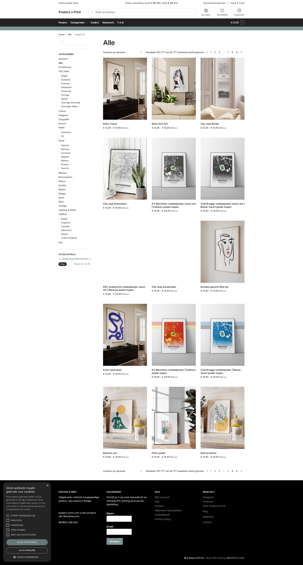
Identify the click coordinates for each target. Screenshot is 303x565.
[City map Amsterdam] (174, 252)
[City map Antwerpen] (125, 169)
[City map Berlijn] (222, 89)
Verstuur (115, 541)
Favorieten (222, 14)
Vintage (63, 205)
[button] (237, 23)
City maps (64, 71)
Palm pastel (158, 453)
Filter (62, 264)
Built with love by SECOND (225, 557)
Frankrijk (65, 83)
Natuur (62, 181)
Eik (62, 136)
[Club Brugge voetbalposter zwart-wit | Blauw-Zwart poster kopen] (222, 169)
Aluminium (66, 132)
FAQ (157, 501)
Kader (62, 127)
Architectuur (65, 67)
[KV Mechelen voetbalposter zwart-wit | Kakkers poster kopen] (174, 169)
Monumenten (65, 177)
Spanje (64, 98)
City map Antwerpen (115, 203)
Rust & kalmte (208, 453)
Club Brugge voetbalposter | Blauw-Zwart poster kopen (221, 371)
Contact (159, 505)
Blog (205, 511)
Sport (61, 197)
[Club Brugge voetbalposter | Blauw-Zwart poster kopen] (222, 335)
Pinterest (208, 501)
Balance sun (110, 453)
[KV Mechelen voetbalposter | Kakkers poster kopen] (174, 335)
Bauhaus (65, 149)
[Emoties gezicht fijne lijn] (222, 252)
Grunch (62, 123)
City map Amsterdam (164, 286)
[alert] (27, 522)
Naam (111, 513)
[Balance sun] (125, 418)
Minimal (62, 173)
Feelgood (63, 115)
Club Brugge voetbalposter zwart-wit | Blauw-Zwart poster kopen (222, 205)
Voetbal (62, 214)
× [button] (47, 485)
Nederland (66, 87)
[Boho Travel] (125, 89)
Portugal (65, 95)
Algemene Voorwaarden (168, 510)
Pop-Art (65, 168)
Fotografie (64, 119)
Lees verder (24, 509)
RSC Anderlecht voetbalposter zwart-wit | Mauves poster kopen (124, 288)
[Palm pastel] (174, 418)
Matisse (65, 160)
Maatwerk (208, 516)
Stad (61, 201)
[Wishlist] (142, 62)
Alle (70, 34)
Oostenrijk (66, 91)
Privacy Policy (163, 519)
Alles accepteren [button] (27, 542)
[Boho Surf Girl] (174, 89)
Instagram (208, 497)
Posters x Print (70, 12)
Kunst (61, 140)
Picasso (65, 164)
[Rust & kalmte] (222, 418)
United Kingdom (69, 238)
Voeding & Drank (67, 210)
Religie (62, 193)
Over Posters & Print (214, 505)
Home (62, 34)
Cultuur (62, 111)
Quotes (62, 185)
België (64, 76)
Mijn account (162, 497)
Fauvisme (65, 153)
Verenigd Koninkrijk (70, 102)
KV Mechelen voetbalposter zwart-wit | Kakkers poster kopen (174, 205)
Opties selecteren (125, 134)
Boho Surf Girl (160, 123)
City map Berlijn (210, 123)
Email (111, 526)
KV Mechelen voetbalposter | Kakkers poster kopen (174, 371)
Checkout (239, 14)
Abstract (63, 58)
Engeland (65, 222)
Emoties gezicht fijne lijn (215, 286)
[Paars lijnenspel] (125, 335)
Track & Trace (237, 3)
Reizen (62, 189)
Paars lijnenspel (112, 369)
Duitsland (65, 79)
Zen (61, 242)
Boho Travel (110, 123)
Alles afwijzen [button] (27, 550)
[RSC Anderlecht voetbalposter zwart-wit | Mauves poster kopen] (125, 252)
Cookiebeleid (162, 514)
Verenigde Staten (69, 106)
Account (206, 14)
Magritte (65, 156)
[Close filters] (91, 40)
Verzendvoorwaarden (214, 3)
